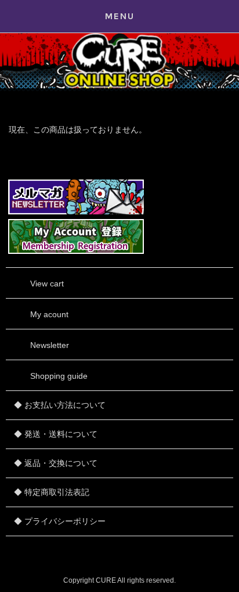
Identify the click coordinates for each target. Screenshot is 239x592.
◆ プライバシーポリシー (60, 521)
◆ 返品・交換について (55, 463)
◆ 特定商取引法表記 (51, 492)
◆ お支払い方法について (60, 405)
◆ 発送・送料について (55, 434)
